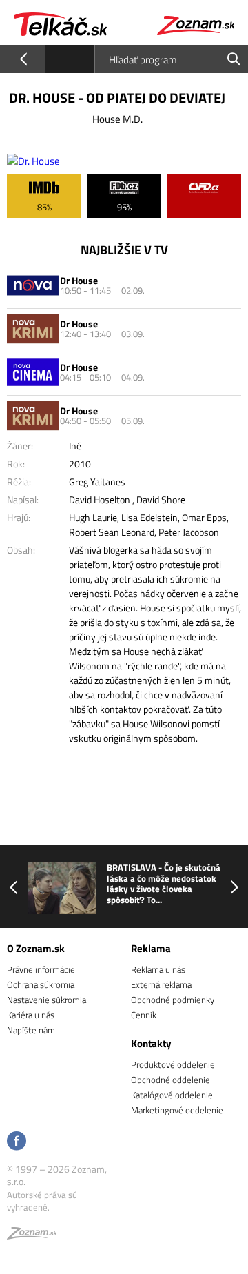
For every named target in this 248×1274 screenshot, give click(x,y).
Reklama (151, 948)
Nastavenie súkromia (46, 1000)
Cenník (143, 1015)
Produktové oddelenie (173, 1064)
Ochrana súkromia (40, 984)
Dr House (79, 280)
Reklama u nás (158, 969)
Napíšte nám (31, 1030)
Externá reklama (161, 984)
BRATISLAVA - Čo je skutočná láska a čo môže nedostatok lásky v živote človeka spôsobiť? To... (163, 883)
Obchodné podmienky (172, 1000)
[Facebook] (16, 1142)
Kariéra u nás (30, 1015)
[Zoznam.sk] (31, 1235)
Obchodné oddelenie (170, 1079)
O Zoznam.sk (36, 948)
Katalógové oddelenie (172, 1095)
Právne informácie (41, 969)
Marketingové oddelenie (177, 1110)
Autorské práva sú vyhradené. (42, 1201)
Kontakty (151, 1043)
